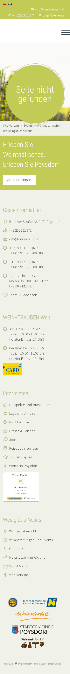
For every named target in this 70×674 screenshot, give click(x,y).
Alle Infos (30, 498)
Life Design (26, 663)
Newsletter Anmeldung (27, 557)
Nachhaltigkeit (20, 422)
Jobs (13, 439)
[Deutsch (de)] (4, 3)
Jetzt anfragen (19, 179)
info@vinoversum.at (49, 9)
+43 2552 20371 (23, 15)
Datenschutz (54, 663)
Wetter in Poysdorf (23, 465)
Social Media (18, 566)
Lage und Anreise (22, 413)
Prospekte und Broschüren (30, 404)
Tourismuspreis (20, 457)
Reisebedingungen (23, 448)
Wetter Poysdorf (21, 475)
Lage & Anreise (53, 15)
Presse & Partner (22, 430)
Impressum (40, 663)
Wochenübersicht (22, 531)
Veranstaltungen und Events (31, 539)
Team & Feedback (23, 294)
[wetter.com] (15, 499)
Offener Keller (20, 548)
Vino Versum (18, 574)
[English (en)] (10, 3)
